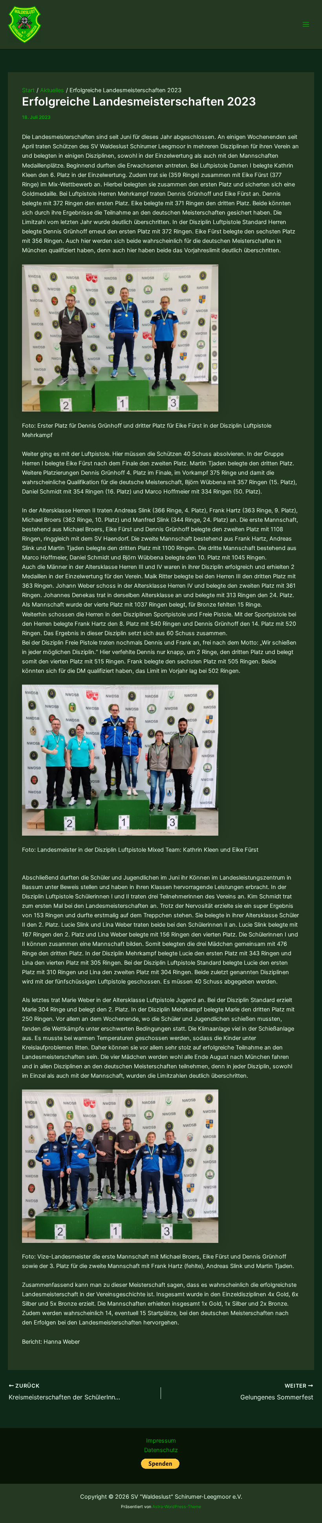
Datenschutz (161, 1450)
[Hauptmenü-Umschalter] (306, 24)
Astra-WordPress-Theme (176, 1506)
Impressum (161, 1440)
